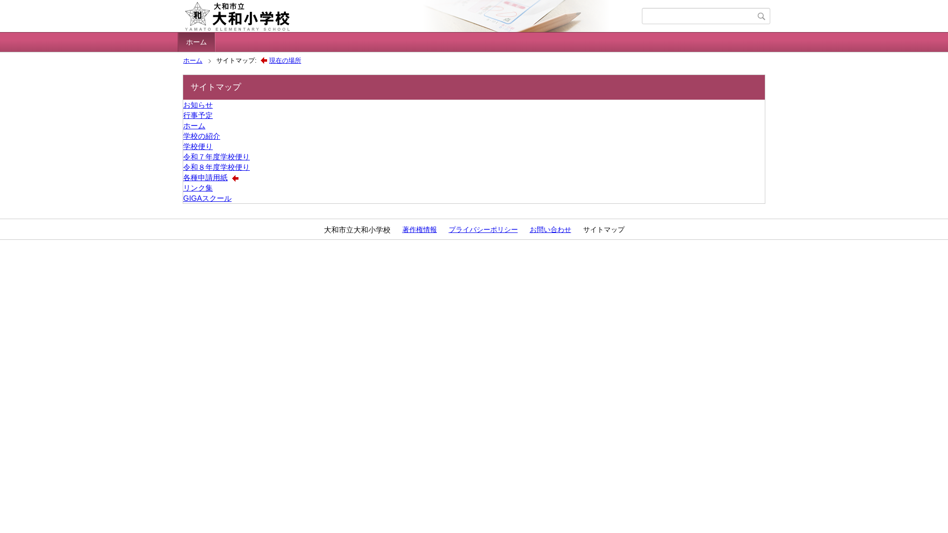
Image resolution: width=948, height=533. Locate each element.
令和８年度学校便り (216, 167)
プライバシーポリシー (483, 229)
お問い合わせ (550, 229)
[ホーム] (411, 16)
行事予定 (198, 115)
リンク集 (198, 188)
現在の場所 (285, 60)
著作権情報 (419, 229)
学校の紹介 (201, 136)
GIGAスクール (207, 198)
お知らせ (198, 105)
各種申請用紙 (205, 177)
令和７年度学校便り (216, 156)
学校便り (198, 146)
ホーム (196, 42)
